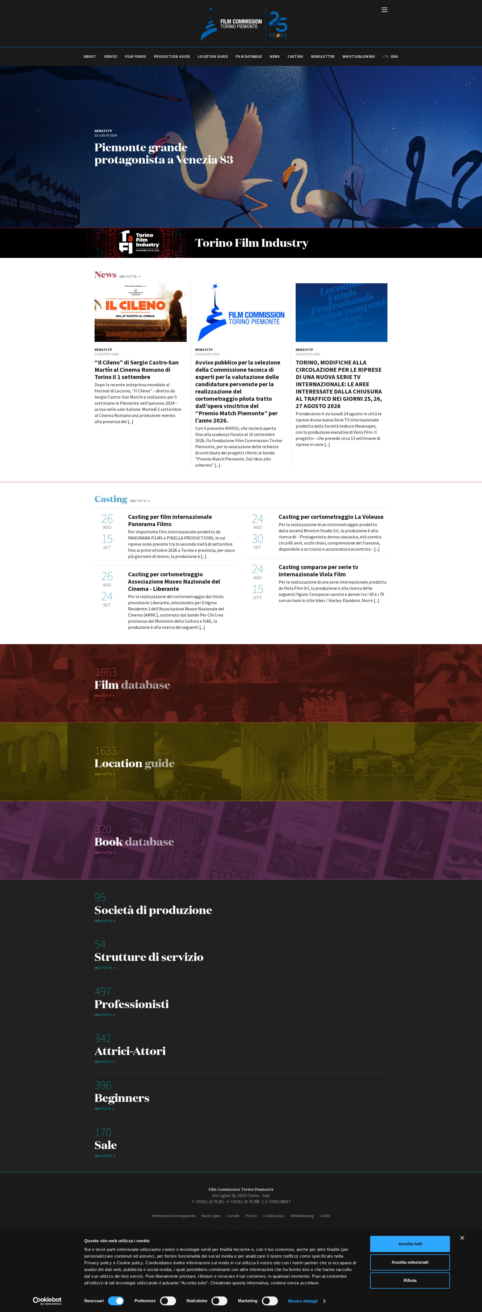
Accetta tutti (410, 1243)
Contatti (233, 1215)
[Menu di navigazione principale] (384, 10)
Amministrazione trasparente (173, 1215)
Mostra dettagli (303, 1301)
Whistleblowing (359, 56)
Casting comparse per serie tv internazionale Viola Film (318, 570)
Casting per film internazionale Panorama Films (170, 520)
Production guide (172, 56)
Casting (295, 56)
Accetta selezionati (410, 1262)
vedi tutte (128, 276)
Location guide (213, 56)
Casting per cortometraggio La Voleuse (331, 517)
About (90, 56)
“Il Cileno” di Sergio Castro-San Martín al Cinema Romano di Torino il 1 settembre (137, 369)
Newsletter (323, 56)
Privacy (251, 1215)
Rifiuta (410, 1280)
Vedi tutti (138, 501)
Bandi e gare (211, 1215)
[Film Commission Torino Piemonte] (241, 23)
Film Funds (135, 56)
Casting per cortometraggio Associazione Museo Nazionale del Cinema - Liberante (174, 581)
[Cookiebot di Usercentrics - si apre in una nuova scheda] (47, 1301)
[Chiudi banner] (462, 1238)
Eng (394, 56)
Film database (249, 56)
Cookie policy (273, 1215)
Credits (325, 1215)
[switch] (168, 1300)
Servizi (110, 56)
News (275, 56)
